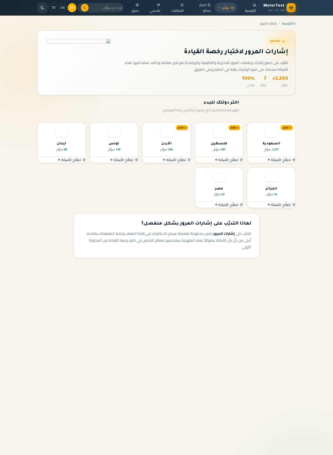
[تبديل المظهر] (42, 8)
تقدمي (155, 10)
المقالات (177, 10)
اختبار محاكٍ (205, 8)
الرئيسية (250, 10)
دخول (135, 10)
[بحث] (85, 8)
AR (72, 8)
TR (53, 8)
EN (63, 8)
